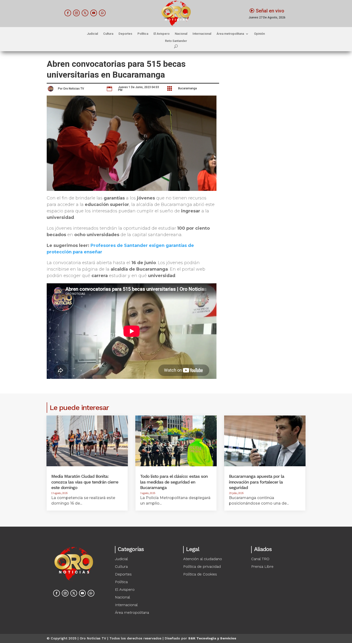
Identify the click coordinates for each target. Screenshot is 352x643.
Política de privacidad (202, 566)
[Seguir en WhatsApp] (102, 13)
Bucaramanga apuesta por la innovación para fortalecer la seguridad (256, 482)
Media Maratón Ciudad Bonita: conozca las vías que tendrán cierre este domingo (84, 482)
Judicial (92, 33)
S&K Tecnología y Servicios (212, 638)
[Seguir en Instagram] (76, 13)
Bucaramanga (187, 88)
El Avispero (161, 33)
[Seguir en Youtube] (93, 13)
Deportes (125, 33)
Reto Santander (176, 41)
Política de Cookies (200, 574)
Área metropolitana (230, 33)
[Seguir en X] (85, 13)
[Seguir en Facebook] (67, 13)
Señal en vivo (270, 11)
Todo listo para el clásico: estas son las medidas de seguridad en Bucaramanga (174, 482)
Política (142, 33)
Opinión (259, 33)
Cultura (108, 33)
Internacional (202, 33)
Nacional (181, 33)
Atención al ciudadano (202, 559)
